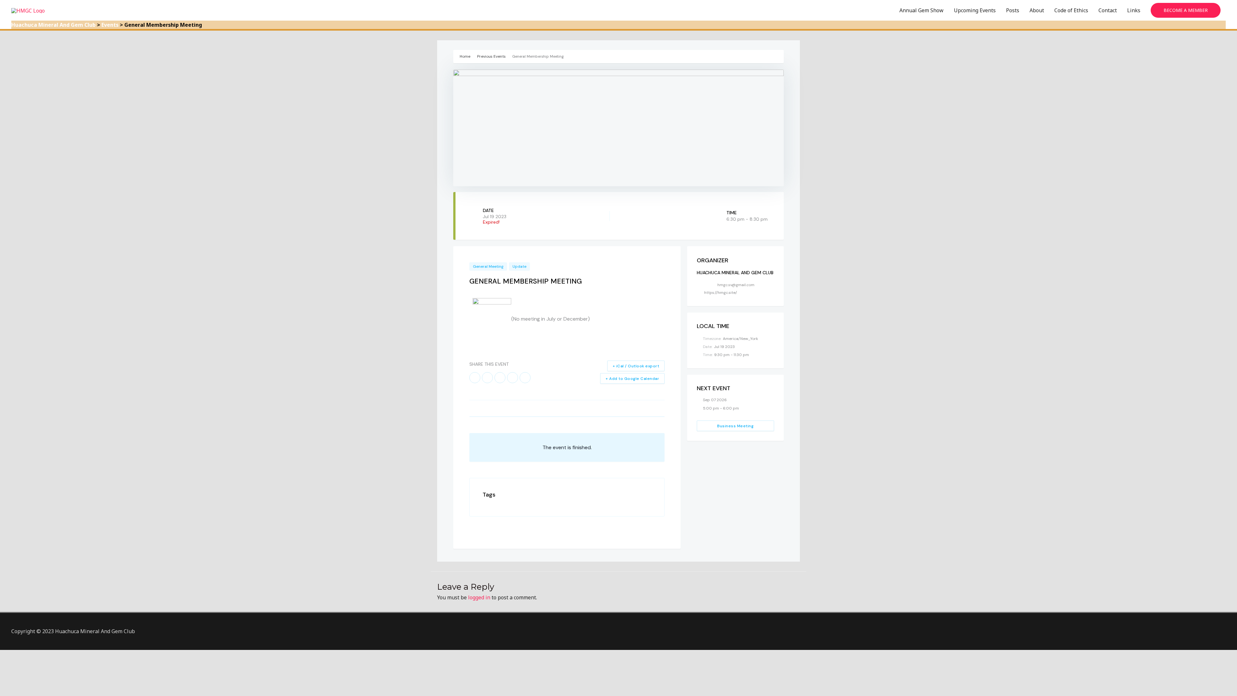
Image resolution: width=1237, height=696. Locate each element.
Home (465, 56)
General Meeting (488, 266)
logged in (479, 597)
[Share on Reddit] (512, 377)
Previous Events (491, 56)
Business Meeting (735, 426)
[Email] (525, 377)
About (1037, 10)
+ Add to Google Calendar (632, 378)
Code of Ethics (1071, 10)
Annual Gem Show (921, 10)
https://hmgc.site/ (720, 292)
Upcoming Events (975, 10)
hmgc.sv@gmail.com (735, 284)
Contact (1107, 10)
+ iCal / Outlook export (636, 366)
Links (1133, 10)
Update (519, 266)
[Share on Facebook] (474, 377)
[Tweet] (487, 377)
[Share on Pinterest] (499, 377)
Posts (1012, 10)
